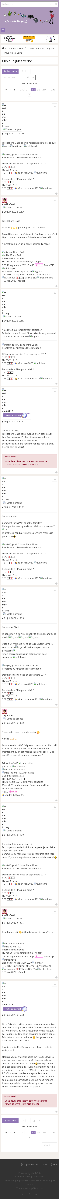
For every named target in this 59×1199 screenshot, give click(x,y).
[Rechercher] (50, 4)
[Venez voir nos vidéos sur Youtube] (36, 1194)
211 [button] (28, 89)
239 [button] (53, 89)
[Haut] (56, 193)
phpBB (22, 1180)
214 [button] (44, 89)
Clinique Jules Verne (17, 61)
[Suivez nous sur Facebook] (22, 1194)
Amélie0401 (8, 204)
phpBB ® (36, 1173)
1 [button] (14, 89)
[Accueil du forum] (29, 17)
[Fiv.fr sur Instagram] (29, 1194)
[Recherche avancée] (55, 4)
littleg (5, 125)
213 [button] (38, 89)
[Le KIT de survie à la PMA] (29, 42)
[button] (6, 89)
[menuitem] (23, 1176)
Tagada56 (7, 715)
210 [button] (22, 89)
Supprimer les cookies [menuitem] (35, 1164)
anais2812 (7, 411)
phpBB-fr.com (36, 1188)
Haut (55, 1164)
